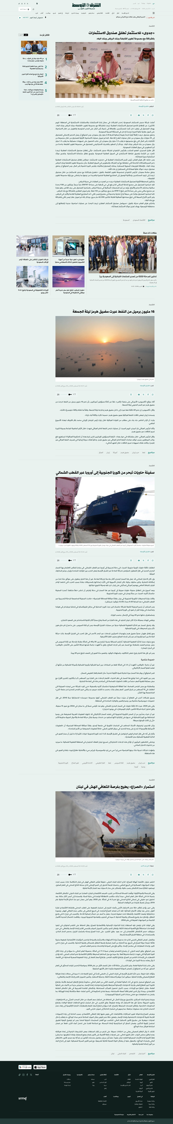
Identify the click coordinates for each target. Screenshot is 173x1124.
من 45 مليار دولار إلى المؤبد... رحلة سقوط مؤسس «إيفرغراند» (33, 60)
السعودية (126, 220)
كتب (105, 1079)
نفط (143, 452)
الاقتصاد (107, 13)
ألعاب (41, 13)
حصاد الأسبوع (139, 1101)
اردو (139, 3)
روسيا (143, 767)
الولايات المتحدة (139, 1079)
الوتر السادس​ (103, 1082)
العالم (118, 13)
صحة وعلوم (91, 13)
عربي (154, 3)
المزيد (36, 13)
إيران (108, 452)
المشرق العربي (149, 1088)
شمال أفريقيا (149, 1085)
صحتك (93, 1079)
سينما (105, 1085)
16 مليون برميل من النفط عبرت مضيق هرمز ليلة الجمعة (114, 311)
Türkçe (143, 3)
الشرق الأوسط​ (125, 13)
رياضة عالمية (152, 1107)
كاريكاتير (129, 1082)
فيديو (54, 13)
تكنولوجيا (83, 13)
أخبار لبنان (141, 1054)
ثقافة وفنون (100, 13)
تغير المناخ (75, 763)
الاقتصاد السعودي (139, 220)
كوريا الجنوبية (63, 763)
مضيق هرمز (125, 452)
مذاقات (68, 1079)
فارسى (134, 3)
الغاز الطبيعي (100, 763)
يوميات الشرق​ (75, 13)
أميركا (115, 452)
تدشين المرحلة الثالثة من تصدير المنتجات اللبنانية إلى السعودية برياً (128, 276)
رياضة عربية (152, 1104)
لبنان (112, 1054)
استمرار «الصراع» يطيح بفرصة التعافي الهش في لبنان (115, 787)
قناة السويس (118, 763)
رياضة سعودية (151, 1101)
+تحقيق (141, 1107)
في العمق (60, 13)
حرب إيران (135, 452)
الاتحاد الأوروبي (87, 763)
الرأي (113, 13)
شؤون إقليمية (151, 1091)
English (149, 3)
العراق (101, 452)
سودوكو (105, 1104)
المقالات (129, 1079)
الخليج (151, 1082)
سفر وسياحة (67, 1082)
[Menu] (154, 13)
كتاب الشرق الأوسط (126, 1085)
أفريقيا (141, 1088)
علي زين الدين (145, 866)
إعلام (105, 1088)
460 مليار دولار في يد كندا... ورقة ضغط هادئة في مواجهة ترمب (33, 83)
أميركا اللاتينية (139, 1091)
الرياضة (67, 13)
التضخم (132, 1054)
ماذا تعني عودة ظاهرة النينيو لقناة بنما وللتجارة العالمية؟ (32, 67)
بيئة (94, 1085)
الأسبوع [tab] (21, 35)
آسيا (141, 1085)
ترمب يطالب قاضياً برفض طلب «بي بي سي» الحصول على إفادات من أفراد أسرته (121, 18)
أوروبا (136, 767)
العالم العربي (152, 1079)
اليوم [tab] (26, 35)
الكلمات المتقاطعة (102, 1101)
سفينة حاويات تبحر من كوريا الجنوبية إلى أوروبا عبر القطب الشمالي (105, 472)
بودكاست (48, 13)
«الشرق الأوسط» (144, 106)
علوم (93, 1082)
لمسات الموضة (67, 1085)
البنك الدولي (122, 1054)
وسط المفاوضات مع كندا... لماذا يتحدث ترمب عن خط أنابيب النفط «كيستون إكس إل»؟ (33, 92)
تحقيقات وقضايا (139, 1104)
